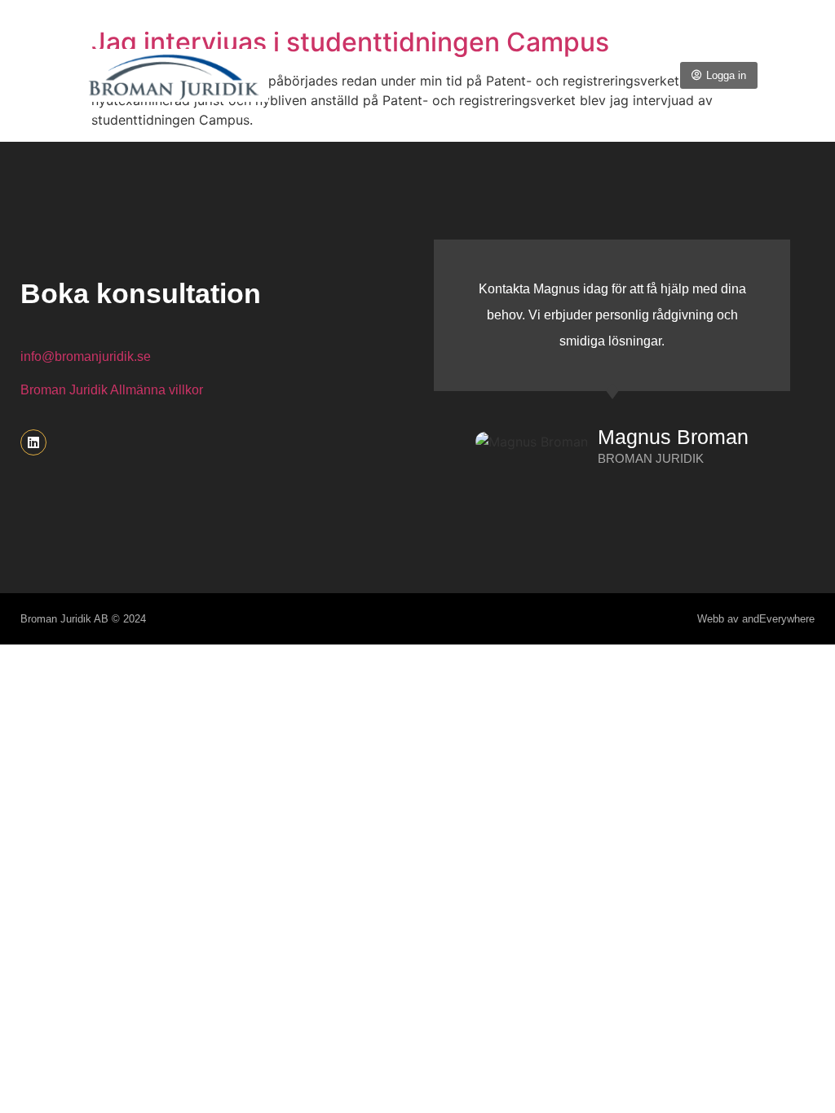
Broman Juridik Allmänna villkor (111, 390)
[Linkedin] (33, 442)
